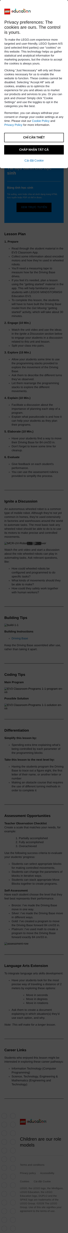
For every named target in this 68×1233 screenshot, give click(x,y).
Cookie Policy (41, 121)
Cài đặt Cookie (34, 160)
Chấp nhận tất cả (34, 149)
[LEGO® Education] (17, 11)
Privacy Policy (13, 125)
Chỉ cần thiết (34, 137)
